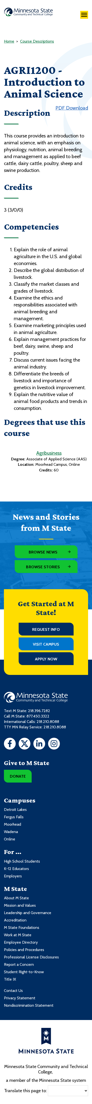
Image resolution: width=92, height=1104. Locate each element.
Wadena (11, 831)
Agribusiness (49, 453)
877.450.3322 (37, 716)
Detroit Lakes (15, 809)
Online (9, 839)
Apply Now (46, 659)
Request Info (46, 629)
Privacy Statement (19, 998)
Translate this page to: (25, 1090)
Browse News (43, 552)
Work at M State (17, 935)
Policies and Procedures (24, 949)
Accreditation (15, 920)
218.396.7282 (39, 710)
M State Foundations (21, 927)
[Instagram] (54, 744)
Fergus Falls (14, 817)
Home (9, 41)
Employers (13, 876)
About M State (16, 898)
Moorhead (12, 824)
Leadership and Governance (27, 912)
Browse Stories (43, 567)
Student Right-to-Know (24, 972)
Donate (18, 776)
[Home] (28, 12)
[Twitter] (24, 744)
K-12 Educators (16, 868)
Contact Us (13, 990)
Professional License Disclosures (31, 957)
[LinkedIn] (39, 744)
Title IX (10, 979)
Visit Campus (46, 644)
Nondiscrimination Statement (28, 1005)
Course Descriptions (37, 41)
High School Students (22, 861)
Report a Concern (19, 964)
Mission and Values (20, 905)
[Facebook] (10, 744)
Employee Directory (21, 942)
